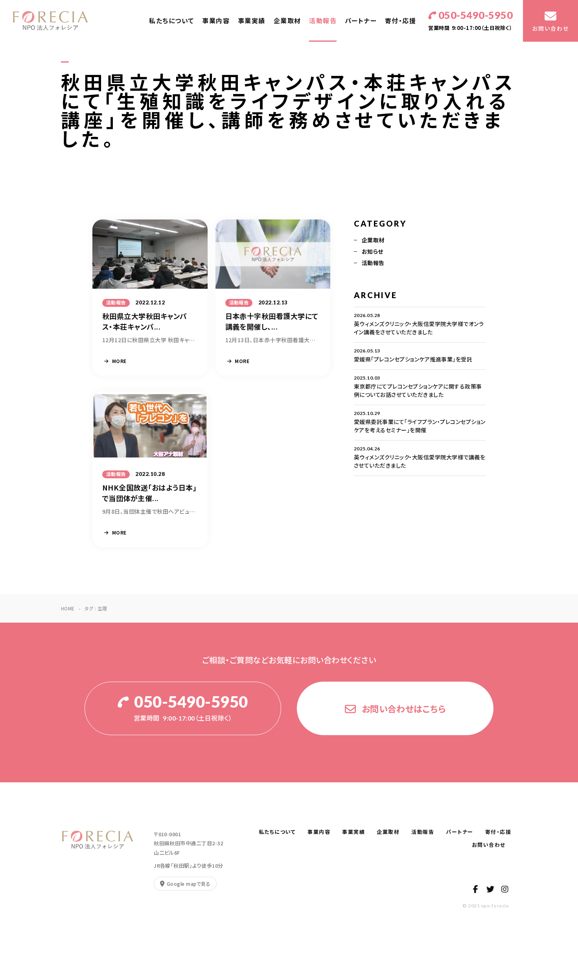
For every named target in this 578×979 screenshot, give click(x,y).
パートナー (361, 20)
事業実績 (251, 20)
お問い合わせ (492, 845)
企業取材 (287, 20)
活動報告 (323, 20)
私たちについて (171, 20)
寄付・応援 (400, 20)
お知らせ (372, 251)
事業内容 (216, 20)
